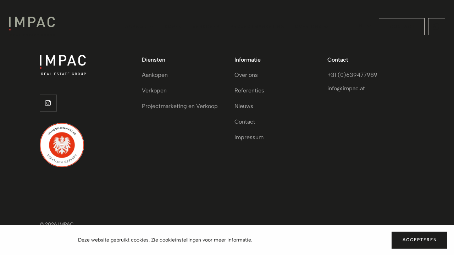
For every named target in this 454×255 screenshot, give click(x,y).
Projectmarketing (257, 26)
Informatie (247, 59)
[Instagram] (48, 103)
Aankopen (155, 75)
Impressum (249, 137)
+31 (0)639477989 (352, 75)
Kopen (173, 26)
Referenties (249, 90)
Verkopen (206, 26)
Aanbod (136, 26)
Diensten (153, 59)
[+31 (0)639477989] (436, 26)
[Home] (32, 27)
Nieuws (243, 106)
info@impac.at (346, 88)
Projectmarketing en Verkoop (180, 106)
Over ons (308, 26)
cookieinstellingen (180, 240)
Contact (244, 121)
